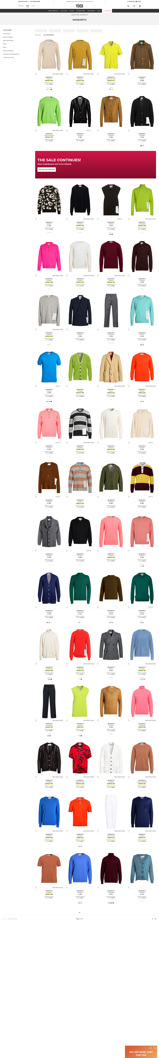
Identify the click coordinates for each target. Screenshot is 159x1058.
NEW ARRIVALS (53, 10)
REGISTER (132, 1)
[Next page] (146, 919)
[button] (18, 34)
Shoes (71, 10)
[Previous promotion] (54, 1)
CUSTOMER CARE (35, 1)
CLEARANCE (107, 10)
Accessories (80, 10)
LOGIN (138, 2)
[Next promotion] (105, 1)
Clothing (63, 10)
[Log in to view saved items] (134, 6)
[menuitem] (21, 5)
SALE (98, 10)
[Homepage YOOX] (79, 6)
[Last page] (154, 919)
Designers (91, 10)
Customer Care (89, 1)
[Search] (128, 6)
